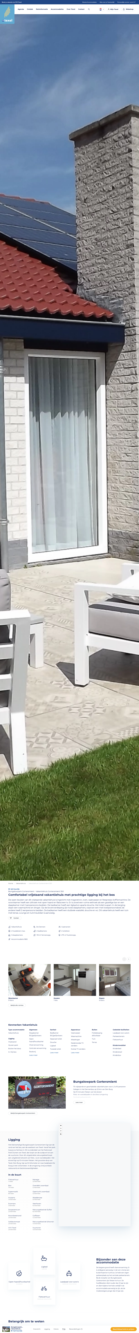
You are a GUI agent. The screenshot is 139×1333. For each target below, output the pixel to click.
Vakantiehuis (21, 883)
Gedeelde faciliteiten (69, 1284)
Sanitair (44, 1269)
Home (10, 883)
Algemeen (19, 1284)
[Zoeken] (89, 9)
